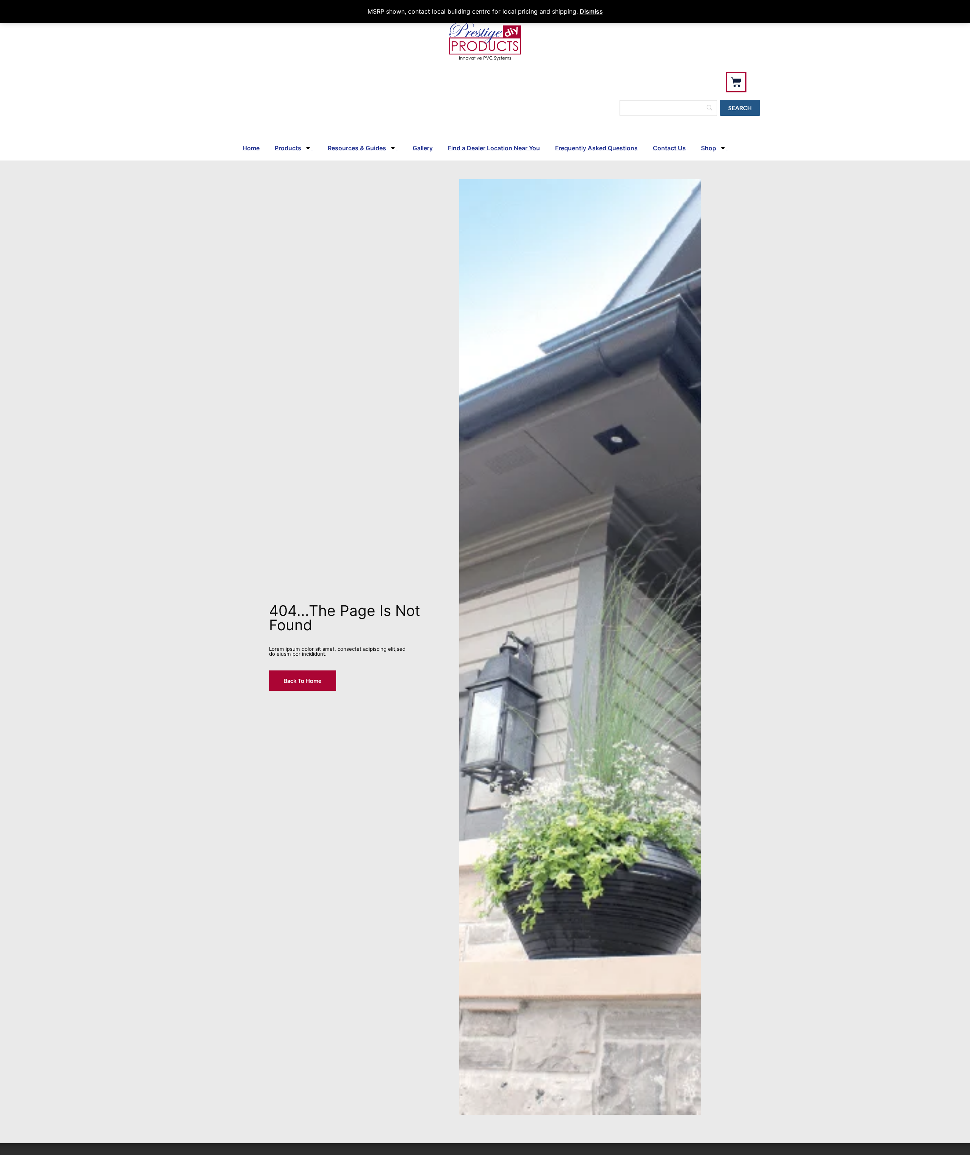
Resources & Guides (357, 148)
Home (251, 148)
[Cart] (736, 82)
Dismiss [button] (591, 11)
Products (288, 148)
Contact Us (669, 148)
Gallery (423, 148)
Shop (708, 148)
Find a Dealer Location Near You (494, 148)
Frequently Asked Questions (596, 148)
